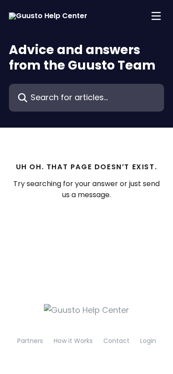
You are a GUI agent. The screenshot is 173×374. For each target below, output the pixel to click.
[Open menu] (156, 16)
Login (148, 340)
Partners (30, 340)
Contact (116, 340)
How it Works (73, 340)
